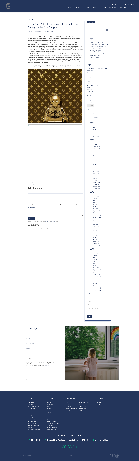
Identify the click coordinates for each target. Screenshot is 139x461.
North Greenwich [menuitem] (50, 415)
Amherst (89, 79)
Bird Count (90, 102)
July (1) (95, 206)
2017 (92, 133)
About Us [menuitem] (70, 7)
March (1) (95, 119)
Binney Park (90, 100)
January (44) (96, 253)
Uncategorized (32, 184)
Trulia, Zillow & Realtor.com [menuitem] (34, 429)
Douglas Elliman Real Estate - (67, 440)
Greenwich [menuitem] (49, 402)
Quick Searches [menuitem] (31, 408)
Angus (88, 81)
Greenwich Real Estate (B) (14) (98, 46)
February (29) (96, 255)
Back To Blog (31, 19)
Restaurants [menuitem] (68, 406)
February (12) (96, 226)
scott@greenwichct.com (103, 440)
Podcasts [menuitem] (79, 7)
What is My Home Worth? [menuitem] (33, 417)
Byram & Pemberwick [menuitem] (51, 410)
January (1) (96, 136)
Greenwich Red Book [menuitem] (83, 412)
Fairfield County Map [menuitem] (32, 423)
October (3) (96, 243)
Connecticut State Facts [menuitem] (52, 427)
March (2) (95, 229)
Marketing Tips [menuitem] (31, 419)
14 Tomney (90, 72)
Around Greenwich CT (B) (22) (97, 42)
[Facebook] (64, 447)
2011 (92, 249)
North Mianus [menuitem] (50, 412)
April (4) (95, 176)
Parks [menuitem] (80, 404)
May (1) (95, 233)
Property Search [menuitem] (31, 402)
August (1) (95, 208)
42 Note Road (90, 74)
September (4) (96, 182)
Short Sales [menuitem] (30, 427)
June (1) (95, 204)
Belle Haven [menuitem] (49, 419)
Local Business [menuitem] (112, 7)
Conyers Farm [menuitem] (50, 425)
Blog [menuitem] (132, 7)
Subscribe (91, 22)
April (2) (95, 162)
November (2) (96, 146)
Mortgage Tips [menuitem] (31, 415)
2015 (92, 152)
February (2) (96, 174)
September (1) (96, 241)
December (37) (97, 276)
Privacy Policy (47, 221)
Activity (89, 77)
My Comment (31, 207)
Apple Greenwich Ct (92, 85)
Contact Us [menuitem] (99, 404)
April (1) (95, 231)
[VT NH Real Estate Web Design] (114, 456)
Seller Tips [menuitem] (30, 412)
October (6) (96, 184)
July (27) (95, 265)
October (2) (96, 144)
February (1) (96, 117)
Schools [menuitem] (67, 404)
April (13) (95, 259)
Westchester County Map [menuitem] (33, 425)
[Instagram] (75, 447)
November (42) (97, 288)
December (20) (97, 217)
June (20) (95, 263)
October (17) (96, 272)
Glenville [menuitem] (49, 417)
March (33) (95, 257)
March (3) (95, 160)
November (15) (97, 215)
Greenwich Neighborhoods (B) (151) (99, 44)
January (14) (96, 156)
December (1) (96, 148)
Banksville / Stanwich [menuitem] (51, 421)
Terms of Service (53, 221)
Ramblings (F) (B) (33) (95, 51)
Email (29, 198)
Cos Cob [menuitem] (49, 408)
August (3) (95, 239)
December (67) (97, 290)
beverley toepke (91, 98)
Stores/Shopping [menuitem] (69, 410)
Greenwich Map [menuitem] (82, 408)
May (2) (95, 178)
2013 (92, 192)
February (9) (96, 158)
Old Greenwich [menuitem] (50, 404)
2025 (92, 114)
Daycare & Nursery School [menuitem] (71, 408)
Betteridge (90, 96)
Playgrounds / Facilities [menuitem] (84, 402)
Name (29, 192)
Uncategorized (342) (95, 57)
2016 (92, 140)
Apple (88, 83)
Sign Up (121, 4)
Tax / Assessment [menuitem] (32, 421)
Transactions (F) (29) (95, 55)
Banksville (89, 89)
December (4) (96, 188)
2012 (92, 220)
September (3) (96, 211)
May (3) (95, 127)
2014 (92, 168)
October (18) (96, 286)
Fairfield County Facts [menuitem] (51, 429)
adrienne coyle (33, 31)
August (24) (96, 268)
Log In (115, 4)
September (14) (97, 270)
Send (33, 374)
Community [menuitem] (101, 7)
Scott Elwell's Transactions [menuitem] (34, 406)
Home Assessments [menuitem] (70, 412)
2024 (92, 123)
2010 (92, 280)
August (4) (95, 180)
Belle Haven (90, 91)
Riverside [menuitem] (49, 406)
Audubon (89, 87)
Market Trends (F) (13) (95, 48)
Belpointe (89, 93)
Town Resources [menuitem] (89, 7)
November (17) (97, 274)
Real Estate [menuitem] (123, 7)
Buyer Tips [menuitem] (30, 410)
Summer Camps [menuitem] (82, 406)
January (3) (96, 171)
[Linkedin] (70, 447)
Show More (91, 105)
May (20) (95, 261)
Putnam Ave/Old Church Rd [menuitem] (53, 423)
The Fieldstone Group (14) (97, 53)
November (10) (97, 186)
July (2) (95, 129)
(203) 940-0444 (130, 4)
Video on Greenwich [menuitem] (70, 402)
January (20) (96, 224)
